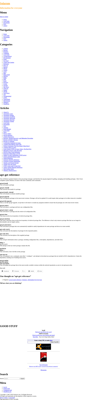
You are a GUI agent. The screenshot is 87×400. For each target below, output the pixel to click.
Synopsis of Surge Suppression (11, 161)
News (5, 132)
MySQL (5, 76)
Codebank (6, 53)
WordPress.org (7, 391)
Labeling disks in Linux (9, 147)
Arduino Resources (8, 136)
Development (7, 58)
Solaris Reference (8, 158)
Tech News (6, 93)
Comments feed (7, 390)
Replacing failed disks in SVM (11, 153)
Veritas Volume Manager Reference (12, 167)
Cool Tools (6, 21)
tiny (51, 340)
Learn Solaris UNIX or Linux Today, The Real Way (17, 149)
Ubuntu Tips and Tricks (9, 164)
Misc (4, 73)
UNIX (5, 97)
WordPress (6, 104)
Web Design (6, 101)
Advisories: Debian (8, 115)
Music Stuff (6, 74)
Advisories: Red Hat (8, 120)
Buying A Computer (8, 141)
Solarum (5, 3)
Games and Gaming (8, 62)
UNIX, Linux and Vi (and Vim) (11, 166)
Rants (4, 81)
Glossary (5, 127)
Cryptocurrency (7, 56)
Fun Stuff (5, 61)
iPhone (5, 68)
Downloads (6, 22)
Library (5, 25)
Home (5, 19)
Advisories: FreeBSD (9, 117)
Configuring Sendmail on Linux (12, 143)
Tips (4, 94)
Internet (5, 67)
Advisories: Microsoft (9, 118)
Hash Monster (7, 129)
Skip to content (4, 16)
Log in (5, 387)
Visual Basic (6, 99)
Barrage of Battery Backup (10, 140)
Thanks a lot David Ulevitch (11, 163)
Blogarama (43, 370)
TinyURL (35, 337)
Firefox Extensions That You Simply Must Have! (16, 146)
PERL (5, 78)
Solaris (5, 90)
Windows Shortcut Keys (9, 170)
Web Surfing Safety (8, 169)
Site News (6, 87)
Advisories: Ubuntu (8, 121)
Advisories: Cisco (8, 113)
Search (2, 378)
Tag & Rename (43, 365)
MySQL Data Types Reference (11, 152)
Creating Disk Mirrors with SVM (12, 144)
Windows (5, 102)
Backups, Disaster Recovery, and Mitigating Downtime (18, 138)
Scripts (5, 84)
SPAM (5, 91)
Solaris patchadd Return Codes (11, 156)
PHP (4, 79)
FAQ (4, 24)
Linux (5, 71)
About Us (6, 112)
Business (5, 51)
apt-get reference (7, 135)
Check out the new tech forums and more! (43, 335)
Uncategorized (7, 96)
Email (5, 59)
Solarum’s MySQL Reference (11, 160)
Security (5, 85)
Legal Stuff (6, 130)
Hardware (6, 64)
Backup (5, 50)
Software (5, 88)
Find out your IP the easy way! (43, 332)
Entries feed (6, 388)
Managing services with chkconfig (12, 150)
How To (5, 65)
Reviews (5, 82)
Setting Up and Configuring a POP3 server (14, 155)
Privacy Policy (7, 133)
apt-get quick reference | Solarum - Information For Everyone (25, 280)
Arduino (5, 48)
